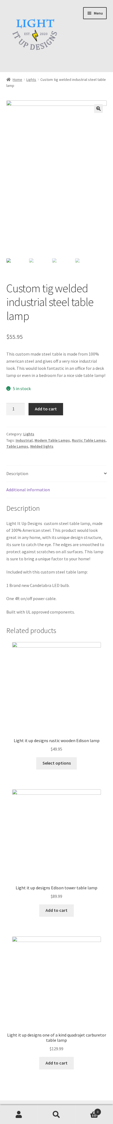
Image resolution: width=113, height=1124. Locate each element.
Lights (31, 79)
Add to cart (46, 408)
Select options (57, 763)
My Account (19, 1114)
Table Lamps (17, 446)
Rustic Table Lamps (89, 440)
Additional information (28, 489)
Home (17, 79)
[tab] (56, 474)
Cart (87, 1110)
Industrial (24, 440)
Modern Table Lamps (52, 440)
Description (17, 473)
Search (56, 1114)
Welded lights (41, 446)
